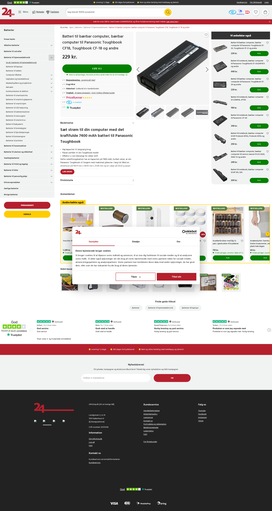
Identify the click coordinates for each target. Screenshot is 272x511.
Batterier (9, 30)
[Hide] (133, 123)
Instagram (202, 417)
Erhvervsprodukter (12, 182)
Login (266, 2)
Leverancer (148, 417)
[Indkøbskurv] (265, 12)
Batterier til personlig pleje (15, 176)
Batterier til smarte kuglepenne (19, 99)
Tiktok (200, 421)
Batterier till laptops (14, 66)
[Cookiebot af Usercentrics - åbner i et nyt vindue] (184, 232)
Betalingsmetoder (151, 427)
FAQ (91, 445)
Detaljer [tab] (136, 241)
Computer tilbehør (14, 75)
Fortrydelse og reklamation (155, 424)
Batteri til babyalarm (14, 124)
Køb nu (97, 69)
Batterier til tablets (14, 71)
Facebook (202, 414)
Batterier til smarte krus (16, 120)
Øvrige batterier (11, 194)
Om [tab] (178, 241)
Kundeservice (242, 2)
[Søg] (167, 12)
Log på (92, 442)
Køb (259, 53)
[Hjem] (8, 12)
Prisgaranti (27, 205)
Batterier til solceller (13, 51)
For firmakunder (150, 441)
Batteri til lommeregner (15, 136)
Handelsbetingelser (152, 410)
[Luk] (269, 21)
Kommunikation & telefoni (17, 91)
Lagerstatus (149, 431)
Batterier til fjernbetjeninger (17, 132)
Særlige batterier (11, 188)
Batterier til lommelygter (16, 128)
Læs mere (67, 171)
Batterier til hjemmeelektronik (17, 57)
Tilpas (134, 276)
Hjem (71, 27)
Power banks (9, 39)
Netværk (9, 87)
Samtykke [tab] (93, 241)
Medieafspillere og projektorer (19, 83)
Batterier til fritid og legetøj (16, 164)
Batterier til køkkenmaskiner (18, 112)
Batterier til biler (11, 170)
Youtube (202, 410)
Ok (172, 378)
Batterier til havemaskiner (15, 146)
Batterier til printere (14, 140)
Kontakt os (148, 421)
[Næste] (267, 234)
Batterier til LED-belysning (17, 107)
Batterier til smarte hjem (16, 103)
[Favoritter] (255, 12)
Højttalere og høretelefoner (17, 79)
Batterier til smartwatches (17, 95)
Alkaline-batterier (11, 45)
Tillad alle (176, 276)
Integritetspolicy (150, 414)
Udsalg (27, 214)
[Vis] (133, 180)
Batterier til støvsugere (15, 116)
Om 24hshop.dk (256, 2)
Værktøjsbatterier (11, 158)
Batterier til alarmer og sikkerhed (18, 152)
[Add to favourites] (206, 34)
